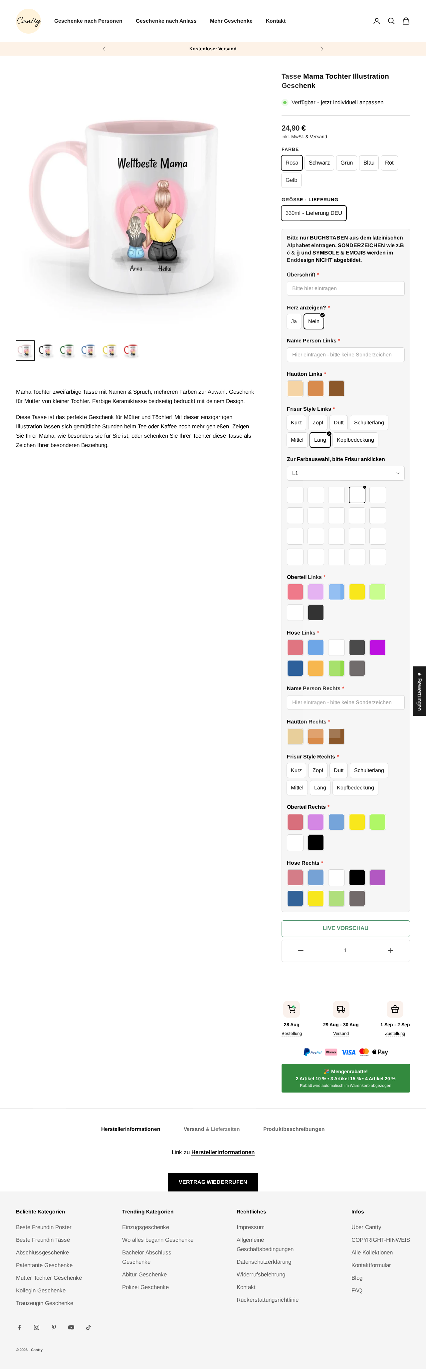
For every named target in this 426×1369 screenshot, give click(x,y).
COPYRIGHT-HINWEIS (380, 1240)
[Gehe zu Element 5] (110, 350)
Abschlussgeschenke (42, 1252)
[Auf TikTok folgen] (88, 1327)
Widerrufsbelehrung (261, 1274)
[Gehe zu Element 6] (131, 350)
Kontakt (276, 21)
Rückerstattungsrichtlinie (268, 1300)
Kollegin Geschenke (41, 1290)
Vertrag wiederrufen (213, 1182)
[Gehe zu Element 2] (46, 350)
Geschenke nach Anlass (166, 21)
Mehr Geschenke (231, 21)
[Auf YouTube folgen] (71, 1327)
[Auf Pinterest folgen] (54, 1327)
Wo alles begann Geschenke (157, 1240)
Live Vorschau (345, 928)
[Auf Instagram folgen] (36, 1327)
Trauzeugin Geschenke (44, 1303)
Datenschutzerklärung (264, 1262)
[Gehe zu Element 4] (89, 350)
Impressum (251, 1227)
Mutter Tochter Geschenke (49, 1278)
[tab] (130, 1131)
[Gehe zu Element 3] (68, 350)
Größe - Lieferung (310, 199)
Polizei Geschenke (145, 1287)
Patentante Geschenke (44, 1265)
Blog (356, 1278)
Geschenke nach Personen (88, 21)
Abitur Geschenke (144, 1274)
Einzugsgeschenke (145, 1227)
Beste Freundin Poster (44, 1227)
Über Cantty (366, 1227)
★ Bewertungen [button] (419, 691)
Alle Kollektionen (372, 1252)
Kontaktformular (371, 1265)
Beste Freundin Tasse (43, 1240)
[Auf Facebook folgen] (19, 1327)
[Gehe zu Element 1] (25, 350)
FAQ (356, 1290)
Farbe (290, 149)
